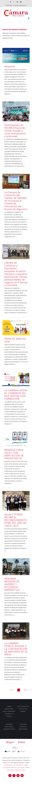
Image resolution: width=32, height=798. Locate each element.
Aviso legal (21, 767)
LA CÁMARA (9, 706)
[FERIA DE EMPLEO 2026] (16, 327)
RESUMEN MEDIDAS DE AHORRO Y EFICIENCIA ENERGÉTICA (12, 584)
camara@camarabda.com (19, 5)
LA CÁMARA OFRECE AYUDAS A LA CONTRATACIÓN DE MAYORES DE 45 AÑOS (16, 649)
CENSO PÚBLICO (9, 724)
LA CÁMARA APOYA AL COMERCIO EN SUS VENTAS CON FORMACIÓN (15, 394)
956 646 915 (19, 765)
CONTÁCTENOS (23, 724)
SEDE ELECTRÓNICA (23, 729)
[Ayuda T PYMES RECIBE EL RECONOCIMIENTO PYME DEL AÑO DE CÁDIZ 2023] (16, 501)
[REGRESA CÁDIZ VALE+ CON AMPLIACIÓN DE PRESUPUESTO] (16, 438)
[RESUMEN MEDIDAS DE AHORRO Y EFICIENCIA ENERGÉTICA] (16, 566)
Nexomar (9, 66)
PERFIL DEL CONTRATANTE (23, 706)
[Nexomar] (16, 55)
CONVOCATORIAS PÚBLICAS (9, 729)
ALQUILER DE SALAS (23, 708)
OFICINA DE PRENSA (9, 708)
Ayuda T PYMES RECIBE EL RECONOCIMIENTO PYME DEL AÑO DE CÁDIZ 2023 (15, 520)
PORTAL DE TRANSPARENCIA (9, 711)
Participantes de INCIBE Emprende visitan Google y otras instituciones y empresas (15, 131)
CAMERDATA (23, 711)
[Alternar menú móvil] (29, 18)
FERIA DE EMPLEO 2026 (15, 340)
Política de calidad (20, 770)
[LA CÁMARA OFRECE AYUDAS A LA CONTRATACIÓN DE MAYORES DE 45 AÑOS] (16, 631)
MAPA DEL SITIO (23, 726)
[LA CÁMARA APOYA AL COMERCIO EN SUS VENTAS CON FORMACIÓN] (16, 379)
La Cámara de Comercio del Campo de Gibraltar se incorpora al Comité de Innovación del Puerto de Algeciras (15, 201)
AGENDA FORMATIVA (9, 726)
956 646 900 (9, 5)
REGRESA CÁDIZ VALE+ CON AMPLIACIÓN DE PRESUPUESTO (14, 454)
